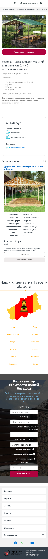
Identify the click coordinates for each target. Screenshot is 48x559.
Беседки (8, 491)
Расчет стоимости (24, 260)
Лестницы (9, 528)
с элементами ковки (23, 449)
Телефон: (24, 462)
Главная (5, 9)
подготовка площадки (24, 459)
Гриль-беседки (41, 9)
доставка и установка (23, 454)
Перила (7, 520)
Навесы (7, 513)
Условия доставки (18, 148)
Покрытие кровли (24, 439)
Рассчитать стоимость (24, 52)
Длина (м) (24, 406)
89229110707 (32, 555)
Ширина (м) (24, 416)
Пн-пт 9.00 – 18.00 (29, 3)
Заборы (7, 505)
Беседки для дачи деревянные (22, 9)
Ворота (7, 498)
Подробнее (24, 254)
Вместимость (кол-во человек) (27, 428)
